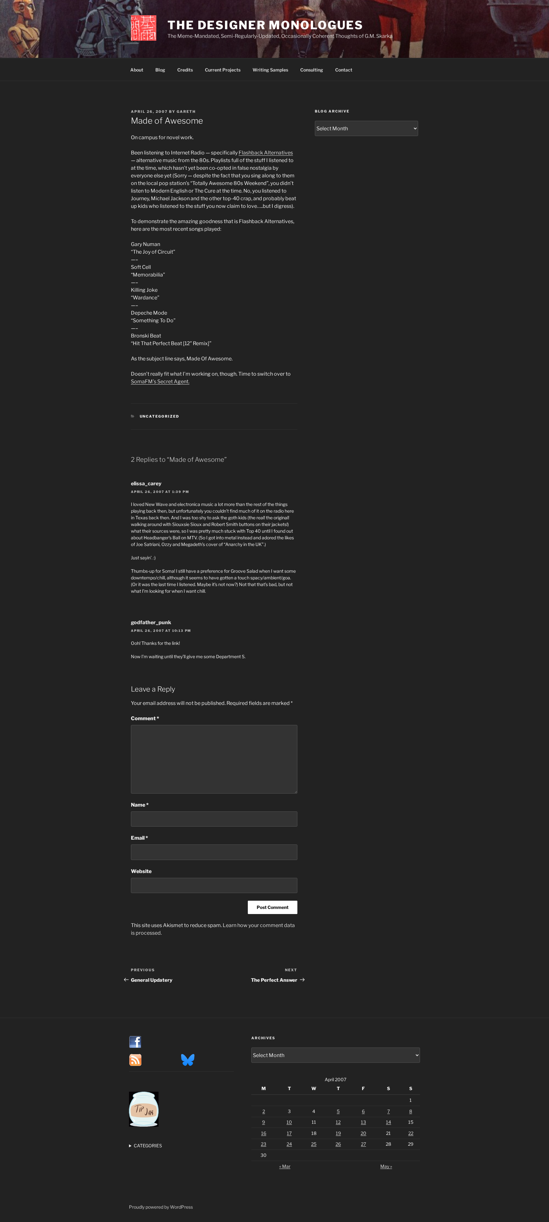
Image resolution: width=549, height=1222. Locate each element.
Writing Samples (270, 69)
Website (141, 871)
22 (410, 1133)
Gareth (186, 111)
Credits (185, 69)
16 (263, 1133)
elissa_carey (146, 484)
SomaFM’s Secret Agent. (160, 382)
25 (313, 1144)
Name (140, 805)
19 (338, 1133)
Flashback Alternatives (266, 153)
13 (363, 1122)
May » (386, 1166)
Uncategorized (160, 416)
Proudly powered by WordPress (161, 1207)
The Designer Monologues (265, 25)
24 (289, 1144)
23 (263, 1144)
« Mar (284, 1166)
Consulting (311, 69)
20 (363, 1133)
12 (338, 1122)
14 (388, 1122)
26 (338, 1144)
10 (289, 1122)
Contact (343, 69)
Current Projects (223, 69)
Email (139, 838)
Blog (160, 69)
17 (289, 1133)
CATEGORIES (148, 1145)
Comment (145, 718)
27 (363, 1144)
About (136, 69)
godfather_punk (151, 622)
